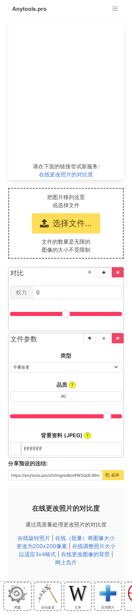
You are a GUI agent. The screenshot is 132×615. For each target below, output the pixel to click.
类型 (66, 355)
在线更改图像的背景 (85, 554)
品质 (65, 384)
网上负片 (66, 562)
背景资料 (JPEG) (65, 435)
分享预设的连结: (28, 463)
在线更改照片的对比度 (66, 174)
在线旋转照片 (34, 538)
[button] (115, 9)
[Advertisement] (66, 92)
